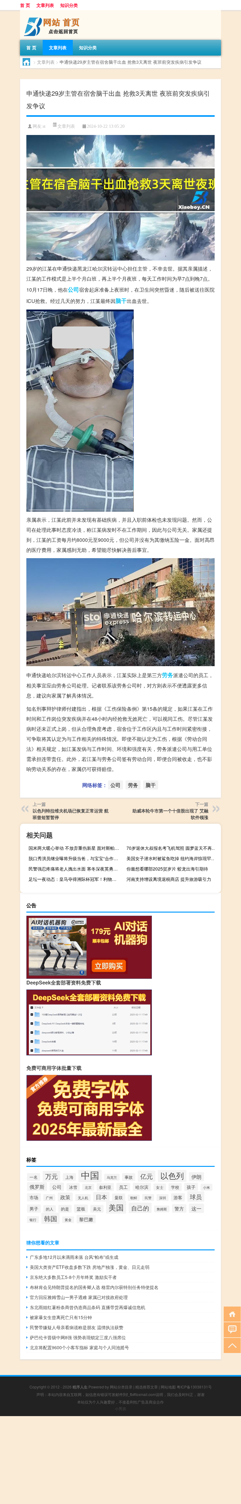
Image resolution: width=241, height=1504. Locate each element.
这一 (196, 1208)
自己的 (140, 1208)
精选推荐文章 (146, 1386)
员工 (123, 1187)
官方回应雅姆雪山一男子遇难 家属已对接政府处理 (79, 1297)
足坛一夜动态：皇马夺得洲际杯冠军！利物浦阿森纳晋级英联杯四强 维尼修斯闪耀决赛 (75, 879)
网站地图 (168, 1386)
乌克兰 (112, 1177)
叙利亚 (105, 1187)
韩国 (50, 1218)
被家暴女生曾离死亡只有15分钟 (61, 1317)
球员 (196, 1196)
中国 (90, 1174)
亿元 (146, 1176)
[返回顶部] (231, 1345)
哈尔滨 (141, 1187)
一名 (33, 1177)
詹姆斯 (162, 1208)
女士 (159, 1187)
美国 (116, 1207)
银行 (32, 1219)
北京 (88, 1187)
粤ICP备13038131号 (194, 1386)
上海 (69, 1177)
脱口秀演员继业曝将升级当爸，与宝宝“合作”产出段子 (75, 858)
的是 (65, 1209)
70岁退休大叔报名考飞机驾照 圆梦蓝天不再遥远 (172, 848)
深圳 (162, 1197)
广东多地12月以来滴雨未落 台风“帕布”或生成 (74, 1257)
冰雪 (73, 1187)
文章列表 (45, 5)
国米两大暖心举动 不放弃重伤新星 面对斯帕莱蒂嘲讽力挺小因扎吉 (75, 848)
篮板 (81, 1208)
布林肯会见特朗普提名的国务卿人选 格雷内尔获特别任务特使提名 (94, 1287)
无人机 (83, 1197)
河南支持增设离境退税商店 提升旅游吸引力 (168, 879)
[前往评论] (231, 1329)
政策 (65, 1197)
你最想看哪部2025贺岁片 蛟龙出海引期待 (167, 868)
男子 (33, 1208)
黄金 (68, 1219)
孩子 (191, 1187)
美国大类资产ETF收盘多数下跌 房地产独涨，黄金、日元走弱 (89, 1267)
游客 (178, 1197)
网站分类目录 (121, 1386)
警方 (179, 1208)
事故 (129, 1177)
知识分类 (69, 5)
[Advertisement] (120, 1460)
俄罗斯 (37, 1186)
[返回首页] (231, 1314)
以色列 (172, 1175)
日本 (101, 1197)
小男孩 (120, 1408)
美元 (97, 1209)
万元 (51, 1176)
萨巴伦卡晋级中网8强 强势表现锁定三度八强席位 (78, 1337)
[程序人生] (53, 12)
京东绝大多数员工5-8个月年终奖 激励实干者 (73, 1277)
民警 (148, 1197)
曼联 (119, 1197)
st (44, 126)
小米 (206, 1187)
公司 (73, 289)
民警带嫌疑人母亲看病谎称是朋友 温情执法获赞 (76, 1327)
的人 (49, 1208)
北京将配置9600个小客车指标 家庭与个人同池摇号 (79, 1347)
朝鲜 (133, 1197)
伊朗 (196, 1176)
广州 (49, 1197)
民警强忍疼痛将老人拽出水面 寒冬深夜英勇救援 (75, 868)
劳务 (167, 675)
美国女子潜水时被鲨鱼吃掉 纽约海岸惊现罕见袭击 (172, 858)
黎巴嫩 (86, 1219)
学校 (175, 1187)
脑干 (121, 301)
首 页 (25, 5)
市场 (33, 1197)
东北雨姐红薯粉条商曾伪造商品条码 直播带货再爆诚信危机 (87, 1307)
